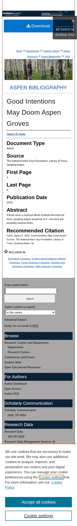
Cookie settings (51, 477)
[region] (38, 485)
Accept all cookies (39, 502)
